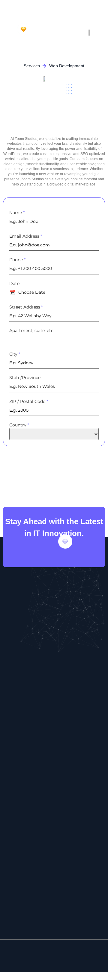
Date (14, 283)
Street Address (26, 307)
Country (19, 425)
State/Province (24, 377)
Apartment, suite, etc (31, 330)
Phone (17, 259)
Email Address (25, 236)
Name (17, 212)
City (14, 354)
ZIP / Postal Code (28, 401)
